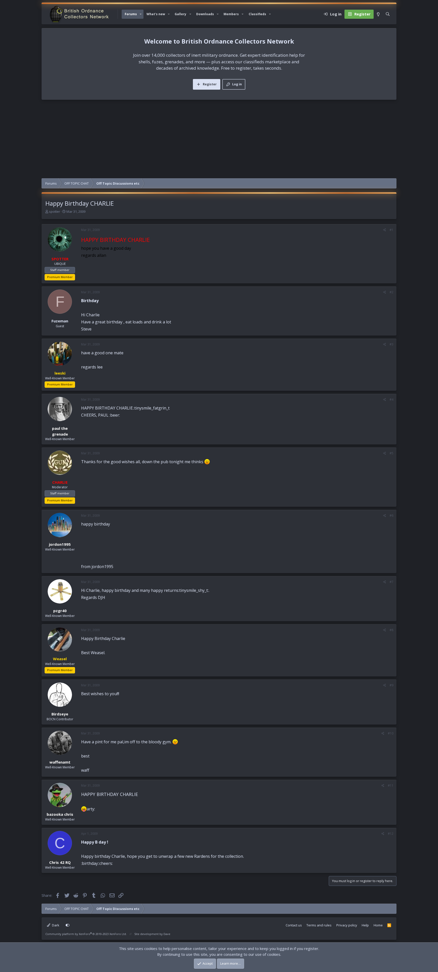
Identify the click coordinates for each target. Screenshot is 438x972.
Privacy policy (346, 925)
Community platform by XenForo (86, 934)
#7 (391, 582)
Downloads (205, 14)
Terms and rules (319, 925)
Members (231, 14)
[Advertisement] (219, 140)
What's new (156, 14)
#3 (391, 344)
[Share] (384, 230)
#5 (391, 453)
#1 (391, 230)
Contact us (294, 925)
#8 (391, 630)
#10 (390, 733)
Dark (55, 925)
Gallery (180, 14)
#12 (390, 833)
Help (365, 925)
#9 (391, 685)
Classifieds (257, 14)
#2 (391, 292)
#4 (391, 399)
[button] (140, 14)
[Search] (388, 14)
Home (378, 925)
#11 (390, 785)
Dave (166, 934)
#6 (391, 515)
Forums (131, 14)
